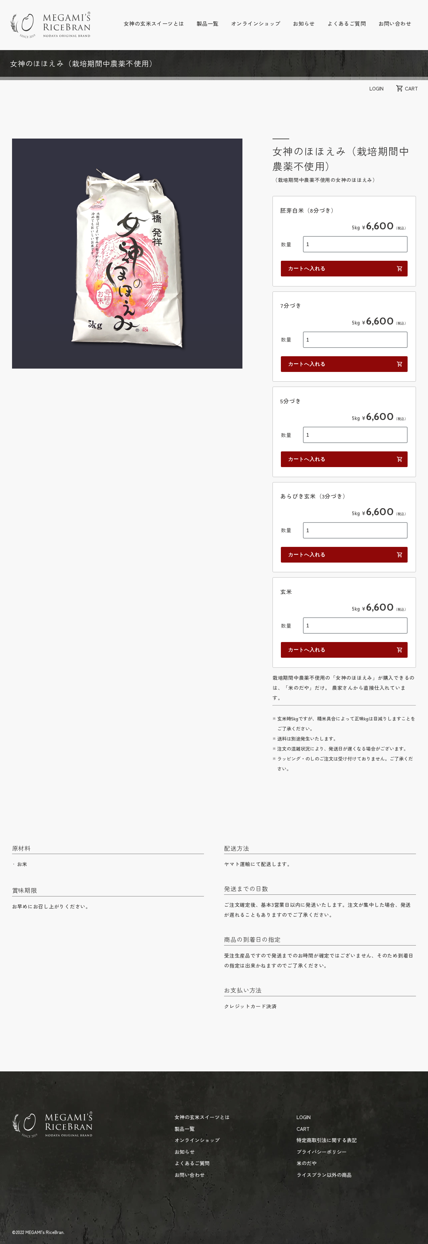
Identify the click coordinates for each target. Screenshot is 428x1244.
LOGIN (376, 88)
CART (411, 88)
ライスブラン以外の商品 (324, 1174)
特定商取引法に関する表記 (327, 1140)
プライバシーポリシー (322, 1151)
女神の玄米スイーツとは (154, 23)
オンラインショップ (256, 23)
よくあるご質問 (346, 23)
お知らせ (304, 23)
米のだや (307, 1163)
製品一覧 (208, 23)
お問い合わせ (395, 23)
